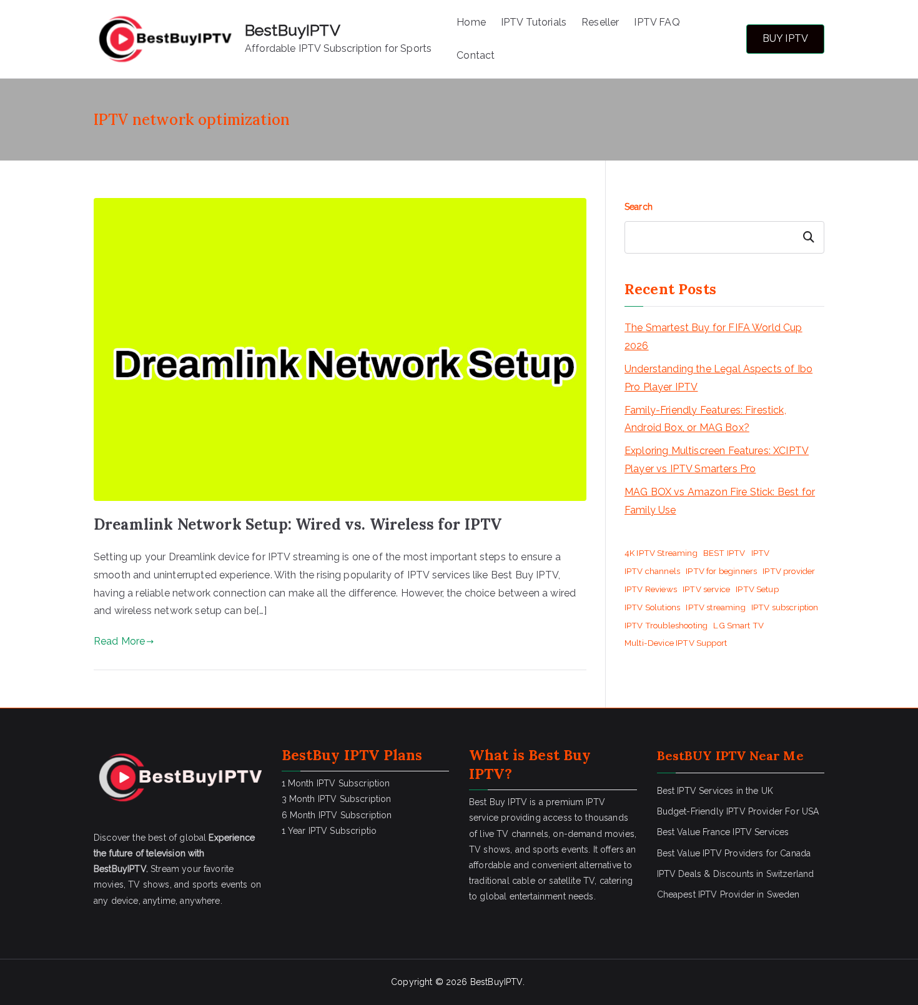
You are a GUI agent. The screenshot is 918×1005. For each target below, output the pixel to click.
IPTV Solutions (652, 607)
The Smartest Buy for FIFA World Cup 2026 (713, 337)
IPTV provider (789, 571)
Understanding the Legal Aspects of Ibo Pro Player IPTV (718, 378)
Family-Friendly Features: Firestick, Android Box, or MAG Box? (705, 419)
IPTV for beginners (721, 571)
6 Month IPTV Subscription (337, 815)
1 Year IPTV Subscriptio (329, 831)
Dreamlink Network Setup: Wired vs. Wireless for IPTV (297, 524)
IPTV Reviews (650, 589)
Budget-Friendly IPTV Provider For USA (738, 811)
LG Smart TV (738, 625)
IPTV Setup (757, 589)
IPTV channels (652, 571)
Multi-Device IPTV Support (675, 643)
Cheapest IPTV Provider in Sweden (728, 894)
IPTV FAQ (656, 22)
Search (638, 207)
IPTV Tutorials (533, 22)
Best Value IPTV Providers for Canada (734, 853)
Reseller (600, 22)
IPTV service (706, 589)
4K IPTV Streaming (661, 553)
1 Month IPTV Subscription (336, 783)
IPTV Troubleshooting (666, 625)
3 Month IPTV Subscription (337, 799)
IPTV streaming (715, 607)
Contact (476, 55)
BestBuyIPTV (292, 30)
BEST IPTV (724, 553)
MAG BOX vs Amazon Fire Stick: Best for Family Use (719, 501)
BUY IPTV (785, 38)
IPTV (760, 553)
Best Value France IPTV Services (723, 832)
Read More (119, 641)
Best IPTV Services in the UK (715, 791)
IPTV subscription (785, 607)
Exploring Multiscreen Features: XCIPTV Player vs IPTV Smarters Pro (716, 460)
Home (471, 22)
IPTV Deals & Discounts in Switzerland (735, 874)
